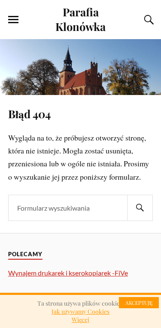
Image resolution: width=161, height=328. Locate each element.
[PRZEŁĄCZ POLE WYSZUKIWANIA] (148, 19)
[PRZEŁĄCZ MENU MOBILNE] (13, 19)
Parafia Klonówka (80, 19)
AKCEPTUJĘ (138, 302)
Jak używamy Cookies (80, 311)
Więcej (80, 320)
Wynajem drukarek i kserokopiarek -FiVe (68, 273)
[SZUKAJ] (140, 208)
